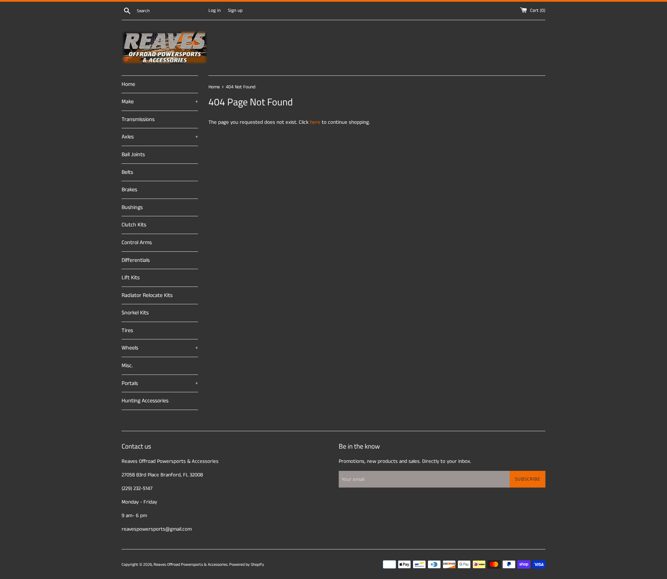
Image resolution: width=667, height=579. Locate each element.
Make (160, 102)
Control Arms (137, 243)
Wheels (160, 348)
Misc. (127, 366)
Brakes (129, 190)
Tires (127, 331)
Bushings (132, 207)
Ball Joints (133, 155)
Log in (214, 10)
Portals (160, 383)
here (315, 122)
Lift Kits (131, 278)
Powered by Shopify (246, 565)
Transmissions (138, 119)
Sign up (235, 10)
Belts (127, 172)
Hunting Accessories (145, 401)
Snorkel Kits (135, 313)
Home (128, 84)
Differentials (136, 260)
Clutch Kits (134, 225)
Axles (160, 137)
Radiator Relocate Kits (147, 295)
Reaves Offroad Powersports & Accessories (191, 565)
